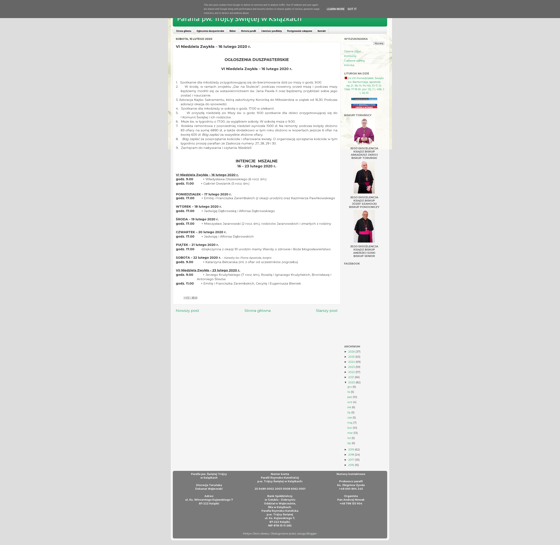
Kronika (349, 65)
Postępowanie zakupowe (299, 31)
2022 (352, 372)
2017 (351, 459)
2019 (351, 449)
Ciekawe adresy (354, 60)
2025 (351, 356)
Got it (352, 9)
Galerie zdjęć (352, 51)
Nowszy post (187, 310)
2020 (352, 382)
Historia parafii (248, 31)
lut (349, 438)
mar (350, 433)
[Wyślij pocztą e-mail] (185, 297)
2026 (352, 351)
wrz (350, 402)
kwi (350, 427)
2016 (351, 465)
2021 (351, 377)
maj (350, 422)
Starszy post (327, 310)
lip (349, 412)
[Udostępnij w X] (190, 297)
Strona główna (183, 31)
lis (349, 392)
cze (350, 417)
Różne (233, 31)
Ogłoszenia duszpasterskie (210, 31)
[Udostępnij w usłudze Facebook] (193, 297)
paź (350, 397)
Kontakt (322, 31)
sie (349, 407)
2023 (352, 367)
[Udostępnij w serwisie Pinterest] (196, 297)
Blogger (311, 533)
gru (350, 386)
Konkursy (350, 56)
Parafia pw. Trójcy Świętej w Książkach (239, 18)
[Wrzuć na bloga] (187, 297)
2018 (351, 454)
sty (349, 443)
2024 (352, 361)
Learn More (336, 9)
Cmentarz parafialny (271, 31)
